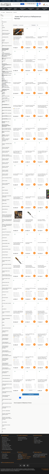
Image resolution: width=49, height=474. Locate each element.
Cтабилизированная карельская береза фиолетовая (5, 49)
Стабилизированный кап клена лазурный (7, 388)
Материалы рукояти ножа (6, 440)
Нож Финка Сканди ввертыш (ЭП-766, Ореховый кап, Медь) (43, 129)
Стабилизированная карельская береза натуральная (5, 359)
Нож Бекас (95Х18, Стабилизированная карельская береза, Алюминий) (29, 312)
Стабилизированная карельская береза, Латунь (6, 368)
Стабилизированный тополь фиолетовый (6, 407)
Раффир (3, 325)
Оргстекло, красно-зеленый (6, 303)
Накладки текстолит (5, 291)
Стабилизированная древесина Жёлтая (5, 335)
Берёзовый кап (4, 63)
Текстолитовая (4, 422)
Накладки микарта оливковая (6, 268)
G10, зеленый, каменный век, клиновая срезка (6, 68)
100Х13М (3, 27)
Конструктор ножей (5, 438)
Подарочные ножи (10, 9)
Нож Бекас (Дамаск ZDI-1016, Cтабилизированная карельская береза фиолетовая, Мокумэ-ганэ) (18, 243)
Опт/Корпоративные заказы (6, 445)
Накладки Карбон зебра (6, 243)
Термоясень (4, 428)
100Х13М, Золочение (5, 30)
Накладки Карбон (4, 240)
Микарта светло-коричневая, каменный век (6, 196)
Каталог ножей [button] (37, 9)
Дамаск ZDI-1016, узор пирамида (5, 122)
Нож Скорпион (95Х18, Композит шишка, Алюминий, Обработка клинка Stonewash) (18, 335)
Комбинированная (5, 118)
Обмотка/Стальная (5, 297)
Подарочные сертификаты (38, 441)
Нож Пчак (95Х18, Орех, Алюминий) (30, 357)
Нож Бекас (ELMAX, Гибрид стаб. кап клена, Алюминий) (42, 289)
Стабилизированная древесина (5, 331)
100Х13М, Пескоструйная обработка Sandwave (6, 34)
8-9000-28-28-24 (31, 3)
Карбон (3, 113)
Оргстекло (3, 300)
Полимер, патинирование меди (7, 315)
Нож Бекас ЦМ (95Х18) (42, 59)
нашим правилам (42, 456)
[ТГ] (24, 465)
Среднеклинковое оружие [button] (23, 9)
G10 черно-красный (5, 64)
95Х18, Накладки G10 (5, 42)
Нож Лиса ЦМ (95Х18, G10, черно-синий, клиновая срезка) (30, 175)
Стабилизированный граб (6, 375)
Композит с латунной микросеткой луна (5, 163)
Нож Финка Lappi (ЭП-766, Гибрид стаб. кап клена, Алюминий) (42, 335)
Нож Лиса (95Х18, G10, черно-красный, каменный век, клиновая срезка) (43, 175)
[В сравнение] (23, 35)
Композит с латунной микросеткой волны (5, 159)
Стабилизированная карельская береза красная (6, 351)
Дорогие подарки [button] (15, 9)
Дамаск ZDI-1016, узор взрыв (6, 113)
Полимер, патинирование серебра (6, 319)
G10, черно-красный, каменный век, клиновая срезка (7, 72)
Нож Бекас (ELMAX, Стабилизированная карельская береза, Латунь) (42, 312)
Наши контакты (4, 437)
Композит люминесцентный (6, 128)
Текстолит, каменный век (6, 410)
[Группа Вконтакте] (20, 465)
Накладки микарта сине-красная (6, 271)
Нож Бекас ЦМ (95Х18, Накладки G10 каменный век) (30, 37)
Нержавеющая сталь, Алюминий (5, 90)
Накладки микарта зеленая (6, 257)
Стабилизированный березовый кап (5, 372)
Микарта (3, 187)
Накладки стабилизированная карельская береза (7, 288)
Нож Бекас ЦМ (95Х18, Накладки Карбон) (17, 83)
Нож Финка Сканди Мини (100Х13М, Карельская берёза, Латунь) (17, 129)
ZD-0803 (3, 92)
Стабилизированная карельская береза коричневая (5, 347)
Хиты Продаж (36, 437)
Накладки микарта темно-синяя (6, 279)
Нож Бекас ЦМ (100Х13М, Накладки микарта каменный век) (43, 83)
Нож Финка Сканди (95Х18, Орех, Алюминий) (30, 152)
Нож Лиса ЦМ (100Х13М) (42, 242)
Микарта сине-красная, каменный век (5, 200)
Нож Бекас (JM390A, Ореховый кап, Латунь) (42, 220)
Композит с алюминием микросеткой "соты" (5, 135)
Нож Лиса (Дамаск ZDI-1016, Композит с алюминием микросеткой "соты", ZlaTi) (42, 357)
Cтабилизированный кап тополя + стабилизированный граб (6, 54)
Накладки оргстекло (5, 285)
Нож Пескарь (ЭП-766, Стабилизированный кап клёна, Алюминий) (17, 37)
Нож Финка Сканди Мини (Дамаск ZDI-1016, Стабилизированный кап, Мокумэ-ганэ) (17, 152)
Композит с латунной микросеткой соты (5, 167)
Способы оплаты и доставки (22, 438)
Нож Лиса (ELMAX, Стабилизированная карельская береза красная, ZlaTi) (30, 266)
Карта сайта (20, 440)
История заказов (5, 455)
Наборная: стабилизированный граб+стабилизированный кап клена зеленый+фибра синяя (7, 215)
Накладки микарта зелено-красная (6, 261)
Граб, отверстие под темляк (6, 107)
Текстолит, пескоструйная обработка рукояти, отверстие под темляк (7, 418)
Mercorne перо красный (5, 87)
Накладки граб (4, 237)
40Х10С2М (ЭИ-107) (5, 37)
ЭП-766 (3, 137)
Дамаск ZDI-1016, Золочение (6, 110)
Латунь (3, 66)
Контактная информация (22, 437)
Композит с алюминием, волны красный (7, 144)
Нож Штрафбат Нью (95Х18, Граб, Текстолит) (30, 380)
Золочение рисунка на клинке (6, 73)
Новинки (35, 438)
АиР (2, 23)
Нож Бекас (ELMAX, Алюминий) (29, 243)
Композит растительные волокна (6, 132)
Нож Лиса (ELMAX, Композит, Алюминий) (18, 357)
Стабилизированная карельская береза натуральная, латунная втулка (7, 364)
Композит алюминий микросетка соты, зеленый (6, 125)
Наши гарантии (4, 441)
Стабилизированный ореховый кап (7, 403)
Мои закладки (4, 456)
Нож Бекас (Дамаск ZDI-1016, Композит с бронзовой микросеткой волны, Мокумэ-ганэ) (18, 60)
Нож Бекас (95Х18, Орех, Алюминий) (17, 289)
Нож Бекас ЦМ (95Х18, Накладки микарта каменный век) (30, 83)
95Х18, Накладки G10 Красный (7, 45)
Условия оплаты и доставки (6, 448)
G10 (2, 61)
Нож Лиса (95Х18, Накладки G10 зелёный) (18, 174)
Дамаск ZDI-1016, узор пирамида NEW (5, 126)
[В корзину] (22, 47)
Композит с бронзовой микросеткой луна (5, 152)
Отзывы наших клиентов (6, 446)
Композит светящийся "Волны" (7, 177)
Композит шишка (4, 180)
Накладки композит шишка (6, 249)
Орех (2, 306)
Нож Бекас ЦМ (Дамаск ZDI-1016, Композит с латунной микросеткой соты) (43, 197)
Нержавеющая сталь (5, 86)
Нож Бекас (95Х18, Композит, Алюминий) (43, 37)
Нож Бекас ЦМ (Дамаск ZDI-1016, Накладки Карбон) (18, 106)
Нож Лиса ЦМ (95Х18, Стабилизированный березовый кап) (29, 220)
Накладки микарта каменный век (6, 265)
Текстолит (3, 93)
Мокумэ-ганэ (4, 83)
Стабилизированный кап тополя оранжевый (6, 396)
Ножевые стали (4, 442)
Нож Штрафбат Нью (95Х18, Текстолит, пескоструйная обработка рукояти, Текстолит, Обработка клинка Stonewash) (43, 380)
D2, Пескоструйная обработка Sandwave (6, 65)
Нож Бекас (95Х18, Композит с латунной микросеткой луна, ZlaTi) (43, 152)
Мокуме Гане (4, 80)
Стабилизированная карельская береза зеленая (6, 343)
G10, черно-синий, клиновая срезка (6, 76)
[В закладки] (23, 33)
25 (38, 397)
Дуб (2, 110)
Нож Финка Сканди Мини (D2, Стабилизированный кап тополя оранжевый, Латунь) (43, 106)
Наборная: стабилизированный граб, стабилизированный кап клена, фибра (7, 225)
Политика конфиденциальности (7, 449)
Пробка (3, 322)
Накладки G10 (4, 229)
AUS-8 (3, 52)
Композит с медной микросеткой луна (5, 174)
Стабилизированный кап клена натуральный (7, 392)
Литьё (3, 72)
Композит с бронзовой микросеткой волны (5, 148)
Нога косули (4, 294)
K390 (3, 74)
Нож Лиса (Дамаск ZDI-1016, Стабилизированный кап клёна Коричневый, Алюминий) (18, 380)
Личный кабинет (4, 454)
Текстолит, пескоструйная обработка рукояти (6, 414)
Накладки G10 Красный (5, 234)
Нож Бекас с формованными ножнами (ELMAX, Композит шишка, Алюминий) (18, 312)
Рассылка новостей (5, 458)
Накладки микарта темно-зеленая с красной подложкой (7, 275)
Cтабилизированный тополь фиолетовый (6, 58)
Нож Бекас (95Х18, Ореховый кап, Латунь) (31, 289)
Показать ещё (31, 394)
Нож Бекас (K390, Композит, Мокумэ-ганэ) (30, 197)
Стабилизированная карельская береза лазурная (6, 355)
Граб (2, 101)
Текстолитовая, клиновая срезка (6, 425)
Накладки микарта (5, 254)
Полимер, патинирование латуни (6, 312)
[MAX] (27, 465)
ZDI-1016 (3, 95)
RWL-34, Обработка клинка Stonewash (6, 83)
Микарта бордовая (5, 190)
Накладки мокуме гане (5, 282)
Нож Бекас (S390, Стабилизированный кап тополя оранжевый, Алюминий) (42, 266)
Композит (3, 121)
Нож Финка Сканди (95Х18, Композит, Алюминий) (30, 106)
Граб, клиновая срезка (5, 104)
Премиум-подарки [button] (3, 9)
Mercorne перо (4, 84)
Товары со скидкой (37, 442)
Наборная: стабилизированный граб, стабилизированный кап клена (7, 220)
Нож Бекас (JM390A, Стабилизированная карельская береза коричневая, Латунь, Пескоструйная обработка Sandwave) (17, 220)
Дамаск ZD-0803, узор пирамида (5, 101)
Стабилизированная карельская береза (5, 339)
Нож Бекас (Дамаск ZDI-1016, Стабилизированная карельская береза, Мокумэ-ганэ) (18, 197)
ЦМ (2, 431)
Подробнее (30, 390)
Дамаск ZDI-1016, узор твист (6, 129)
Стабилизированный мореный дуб (6, 400)
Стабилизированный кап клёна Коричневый (7, 384)
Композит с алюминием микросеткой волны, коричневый (5, 139)
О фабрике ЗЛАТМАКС (5, 444)
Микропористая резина (5, 206)
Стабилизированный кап (6, 378)
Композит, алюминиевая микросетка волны (6, 184)
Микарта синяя (4, 203)
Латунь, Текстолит (5, 69)
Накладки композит (5, 246)
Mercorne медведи (5, 81)
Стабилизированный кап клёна (7, 381)
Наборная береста (5, 209)
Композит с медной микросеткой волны (5, 171)
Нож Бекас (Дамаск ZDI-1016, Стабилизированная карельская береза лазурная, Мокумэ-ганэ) (31, 60)
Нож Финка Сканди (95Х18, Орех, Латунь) (30, 129)
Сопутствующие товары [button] (44, 9)
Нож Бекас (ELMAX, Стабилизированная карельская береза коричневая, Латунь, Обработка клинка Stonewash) (16, 266)
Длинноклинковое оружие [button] (31, 9)
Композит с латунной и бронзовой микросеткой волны (7, 155)
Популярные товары (37, 440)
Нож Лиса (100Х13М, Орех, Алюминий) (30, 334)
